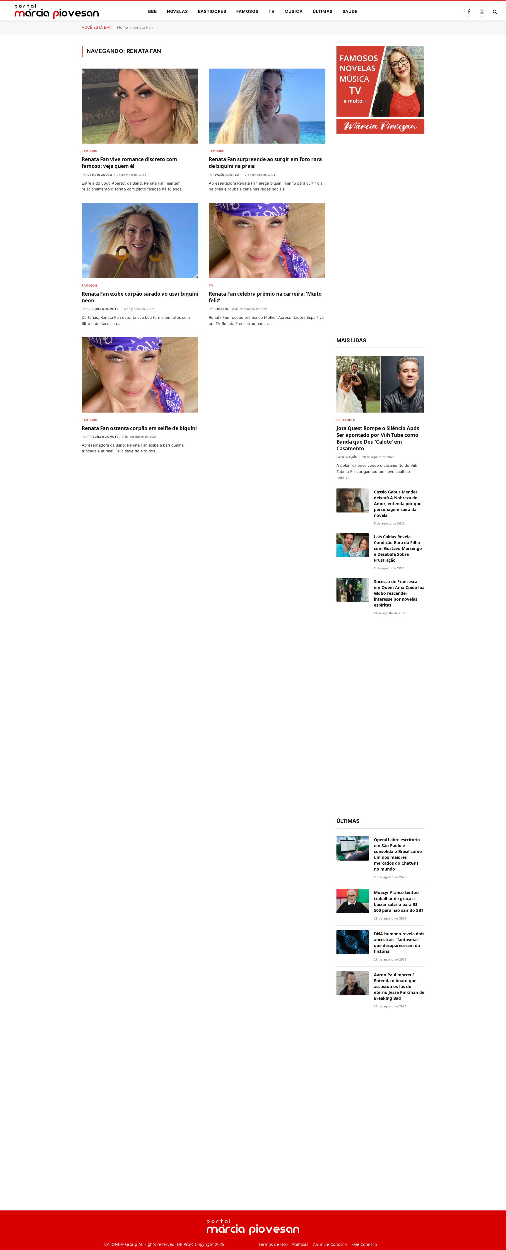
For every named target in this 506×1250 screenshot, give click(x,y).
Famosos (247, 11)
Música (294, 11)
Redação (350, 457)
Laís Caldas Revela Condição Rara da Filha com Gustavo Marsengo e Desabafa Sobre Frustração (398, 548)
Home (122, 27)
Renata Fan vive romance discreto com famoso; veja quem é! (129, 162)
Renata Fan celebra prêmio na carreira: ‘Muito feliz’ (265, 297)
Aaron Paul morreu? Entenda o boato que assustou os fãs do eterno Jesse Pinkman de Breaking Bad (399, 986)
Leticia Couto (100, 174)
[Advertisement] (380, 236)
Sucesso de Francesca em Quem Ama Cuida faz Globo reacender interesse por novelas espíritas (399, 593)
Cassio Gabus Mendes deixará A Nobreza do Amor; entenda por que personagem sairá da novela (397, 503)
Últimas (323, 11)
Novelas (177, 11)
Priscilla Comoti (103, 309)
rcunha (221, 309)
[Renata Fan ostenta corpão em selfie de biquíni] (140, 375)
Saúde (350, 11)
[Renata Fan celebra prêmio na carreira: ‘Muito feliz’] (267, 240)
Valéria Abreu (227, 174)
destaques (345, 420)
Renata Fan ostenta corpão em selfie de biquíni (139, 428)
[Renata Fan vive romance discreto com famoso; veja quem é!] (140, 106)
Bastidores (212, 11)
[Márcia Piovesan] (54, 11)
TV (272, 11)
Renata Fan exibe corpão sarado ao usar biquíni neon (140, 297)
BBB (152, 11)
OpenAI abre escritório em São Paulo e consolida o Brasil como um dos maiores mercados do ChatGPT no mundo (398, 854)
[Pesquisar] (494, 11)
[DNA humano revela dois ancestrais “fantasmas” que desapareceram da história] (352, 942)
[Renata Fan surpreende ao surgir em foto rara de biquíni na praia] (267, 106)
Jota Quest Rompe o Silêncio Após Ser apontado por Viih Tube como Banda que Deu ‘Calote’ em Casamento (377, 438)
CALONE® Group (120, 1244)
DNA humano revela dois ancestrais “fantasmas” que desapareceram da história (399, 942)
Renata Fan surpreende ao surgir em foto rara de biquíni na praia (265, 162)
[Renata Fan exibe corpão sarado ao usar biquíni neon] (140, 240)
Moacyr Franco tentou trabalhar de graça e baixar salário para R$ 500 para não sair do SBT (398, 901)
